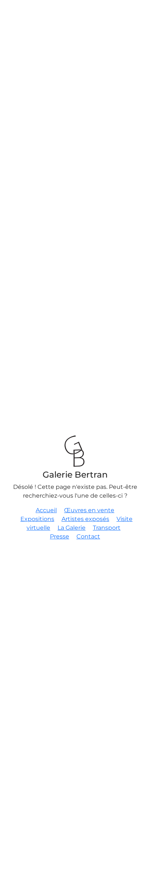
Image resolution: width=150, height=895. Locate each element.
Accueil (46, 510)
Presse (59, 536)
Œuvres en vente (89, 510)
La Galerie (72, 527)
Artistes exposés (85, 518)
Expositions (37, 518)
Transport (107, 527)
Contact (88, 536)
